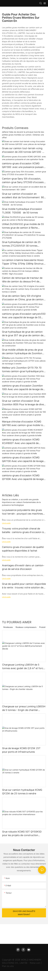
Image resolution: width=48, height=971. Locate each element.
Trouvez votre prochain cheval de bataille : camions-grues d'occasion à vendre (23, 530)
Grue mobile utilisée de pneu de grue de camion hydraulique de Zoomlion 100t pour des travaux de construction (23, 351)
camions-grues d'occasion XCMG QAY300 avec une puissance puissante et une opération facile (24, 165)
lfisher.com (35, 963)
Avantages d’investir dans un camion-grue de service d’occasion (23, 567)
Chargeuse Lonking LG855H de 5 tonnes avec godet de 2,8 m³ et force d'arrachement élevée (23, 666)
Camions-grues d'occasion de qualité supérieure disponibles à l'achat (23, 549)
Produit (42, 627)
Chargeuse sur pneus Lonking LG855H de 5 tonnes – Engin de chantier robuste (23, 708)
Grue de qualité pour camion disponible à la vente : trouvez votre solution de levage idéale (24, 585)
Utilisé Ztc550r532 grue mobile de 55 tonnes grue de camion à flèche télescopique (23, 226)
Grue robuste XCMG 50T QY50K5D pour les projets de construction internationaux (22, 833)
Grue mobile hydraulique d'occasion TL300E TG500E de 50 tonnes (22, 211)
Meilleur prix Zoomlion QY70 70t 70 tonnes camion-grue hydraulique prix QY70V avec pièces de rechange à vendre (23, 369)
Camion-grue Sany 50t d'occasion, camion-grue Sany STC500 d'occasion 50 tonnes (23, 180)
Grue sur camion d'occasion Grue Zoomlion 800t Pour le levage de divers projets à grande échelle (24, 402)
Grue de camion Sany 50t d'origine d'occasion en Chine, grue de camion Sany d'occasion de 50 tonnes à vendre (23, 297)
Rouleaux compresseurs (26, 627)
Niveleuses (8, 627)
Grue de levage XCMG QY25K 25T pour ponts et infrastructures (21, 750)
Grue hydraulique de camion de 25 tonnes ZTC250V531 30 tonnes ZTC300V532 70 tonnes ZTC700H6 (22, 244)
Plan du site (8, 966)
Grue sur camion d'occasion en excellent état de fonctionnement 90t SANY (24, 195)
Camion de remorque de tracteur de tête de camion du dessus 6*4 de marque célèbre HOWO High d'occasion (22, 279)
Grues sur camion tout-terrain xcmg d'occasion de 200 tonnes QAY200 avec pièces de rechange (22, 150)
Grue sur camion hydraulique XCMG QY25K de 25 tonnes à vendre (22, 791)
